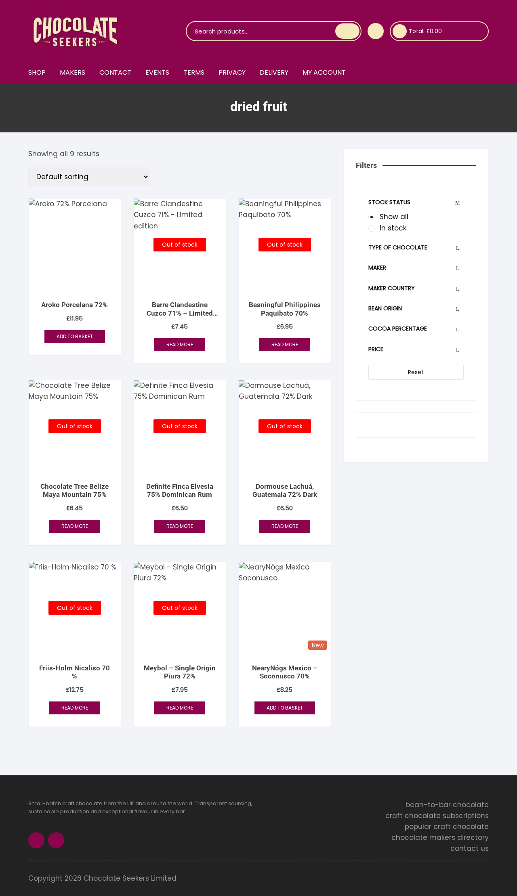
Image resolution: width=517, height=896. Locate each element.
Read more (179, 344)
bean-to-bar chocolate (447, 805)
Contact (115, 72)
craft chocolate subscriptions (437, 816)
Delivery (274, 72)
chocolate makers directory (440, 837)
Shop (37, 72)
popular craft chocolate (447, 826)
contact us (469, 848)
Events (157, 72)
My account (324, 72)
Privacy (232, 72)
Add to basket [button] (75, 336)
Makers (72, 72)
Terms (193, 72)
